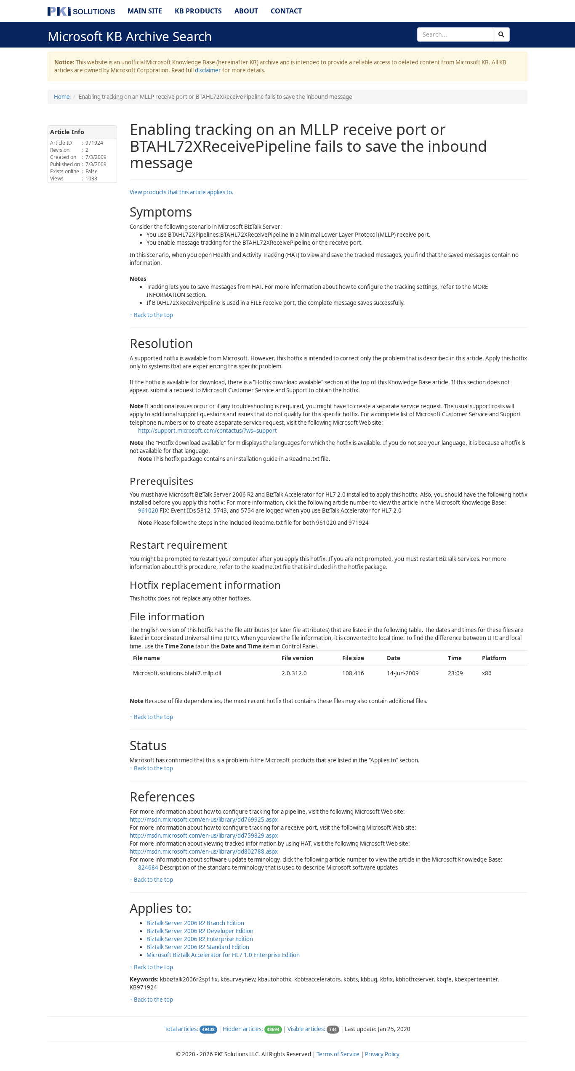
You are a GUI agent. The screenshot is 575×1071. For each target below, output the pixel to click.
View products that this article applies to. (182, 192)
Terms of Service (338, 1054)
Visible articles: (306, 1029)
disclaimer (208, 70)
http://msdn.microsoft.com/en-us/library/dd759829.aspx (204, 835)
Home (62, 96)
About (246, 11)
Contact (286, 11)
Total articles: (181, 1029)
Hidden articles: (243, 1029)
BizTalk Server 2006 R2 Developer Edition (199, 931)
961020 (148, 510)
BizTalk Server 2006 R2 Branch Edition (195, 923)
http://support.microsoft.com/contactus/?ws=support (207, 430)
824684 (148, 867)
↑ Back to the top (151, 315)
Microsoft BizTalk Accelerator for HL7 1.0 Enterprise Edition (223, 955)
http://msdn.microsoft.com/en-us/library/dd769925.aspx (204, 819)
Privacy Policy (382, 1054)
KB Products (198, 11)
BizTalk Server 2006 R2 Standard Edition (197, 947)
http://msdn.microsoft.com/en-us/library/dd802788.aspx (204, 851)
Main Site (145, 11)
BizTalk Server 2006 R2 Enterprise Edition (199, 939)
